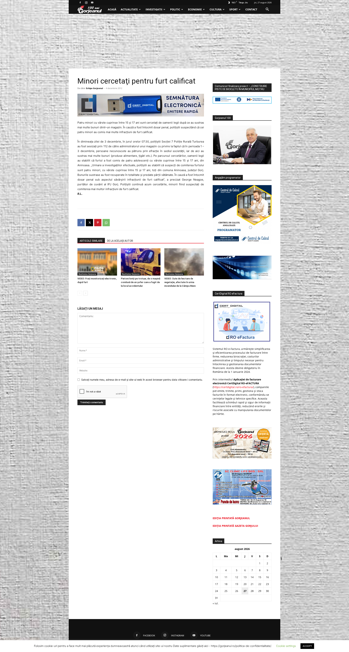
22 (259, 584)
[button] (267, 9)
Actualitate (129, 9)
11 (225, 577)
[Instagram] (86, 2)
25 (225, 591)
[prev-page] (79, 293)
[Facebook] (80, 2)
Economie (195, 9)
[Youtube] (92, 2)
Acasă (112, 9)
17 (216, 584)
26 (236, 591)
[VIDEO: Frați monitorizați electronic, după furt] (97, 262)
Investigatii (154, 9)
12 (236, 577)
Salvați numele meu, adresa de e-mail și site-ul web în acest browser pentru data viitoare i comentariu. (142, 379)
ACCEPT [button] (307, 646)
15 (259, 577)
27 (245, 591)
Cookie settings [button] (286, 646)
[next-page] (85, 293)
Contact (251, 9)
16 (267, 577)
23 (267, 584)
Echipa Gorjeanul (94, 88)
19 (236, 584)
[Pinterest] (97, 222)
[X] (89, 222)
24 (216, 591)
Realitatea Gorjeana (87, 274)
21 (252, 584)
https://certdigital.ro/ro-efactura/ (233, 387)
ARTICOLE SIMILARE (91, 240)
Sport (233, 9)
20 (245, 584)
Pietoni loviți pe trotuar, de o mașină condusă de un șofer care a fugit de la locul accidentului (140, 282)
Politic (175, 9)
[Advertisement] (174, 41)
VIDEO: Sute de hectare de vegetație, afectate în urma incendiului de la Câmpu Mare (180, 282)
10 (216, 577)
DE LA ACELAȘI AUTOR (120, 240)
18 (225, 584)
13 (245, 577)
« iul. (215, 603)
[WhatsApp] (106, 222)
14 (252, 577)
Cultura (216, 9)
